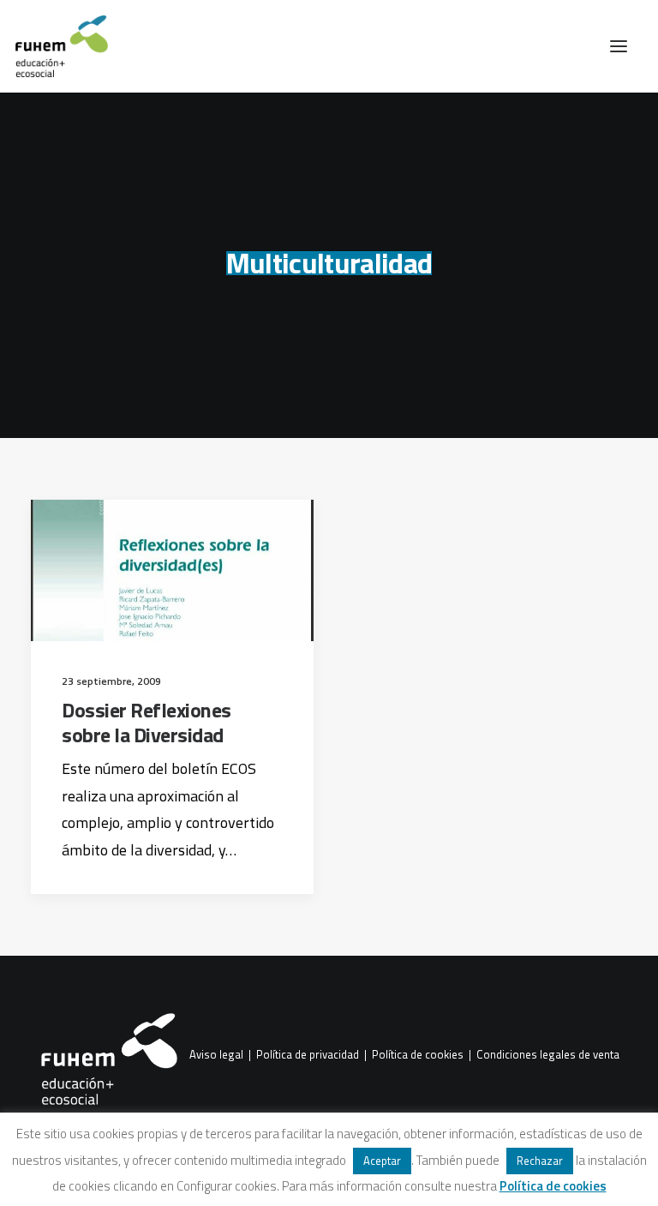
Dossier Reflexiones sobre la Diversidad (146, 722)
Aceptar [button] (382, 1160)
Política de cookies (418, 1055)
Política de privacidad (307, 1055)
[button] (618, 46)
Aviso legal (216, 1055)
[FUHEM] (54, 46)
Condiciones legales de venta (547, 1055)
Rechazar (540, 1160)
